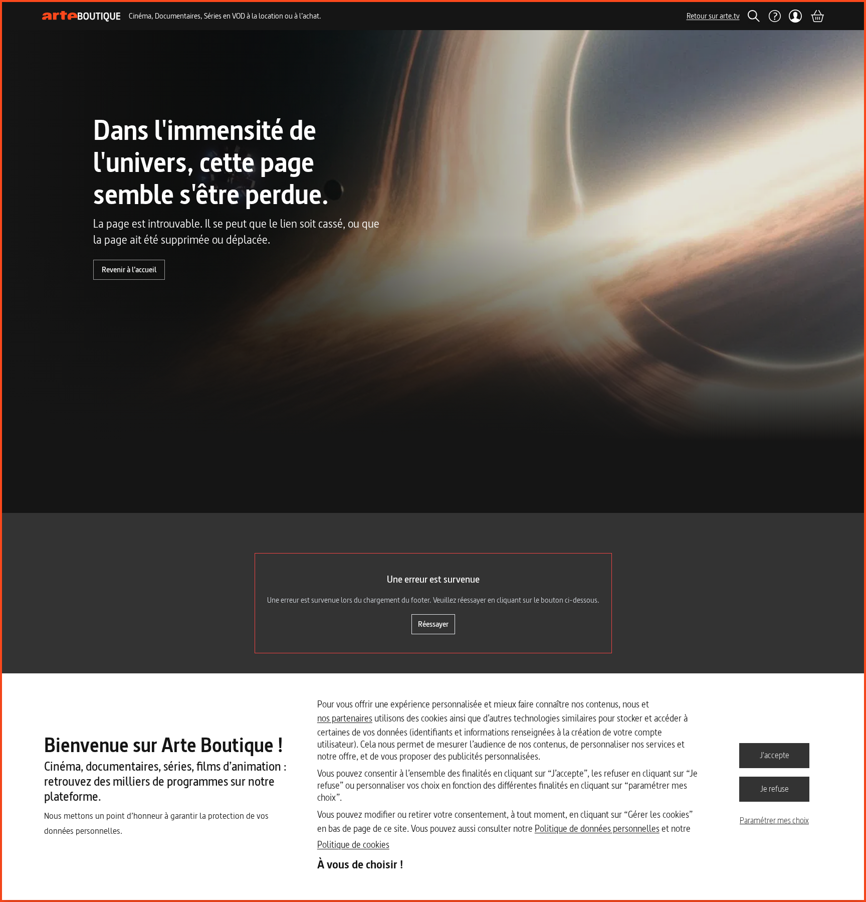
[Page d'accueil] (81, 16)
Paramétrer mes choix (774, 820)
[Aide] (774, 16)
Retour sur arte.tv (713, 16)
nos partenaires (344, 718)
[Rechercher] (754, 16)
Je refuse (774, 788)
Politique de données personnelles (597, 828)
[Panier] (817, 16)
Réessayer (433, 624)
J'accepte (774, 755)
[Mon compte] (795, 16)
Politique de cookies (353, 844)
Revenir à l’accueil (129, 269)
